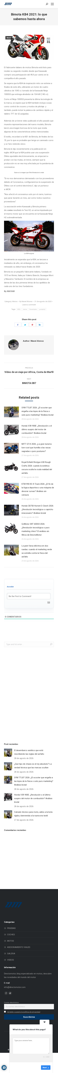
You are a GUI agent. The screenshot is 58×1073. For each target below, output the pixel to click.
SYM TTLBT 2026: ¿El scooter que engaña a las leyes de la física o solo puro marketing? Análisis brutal (37, 411)
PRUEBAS (11, 928)
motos (25, 309)
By (26, 301)
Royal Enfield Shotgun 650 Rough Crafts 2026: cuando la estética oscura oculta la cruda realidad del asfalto (37, 467)
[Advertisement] (24, 694)
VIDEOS (10, 960)
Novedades (33, 309)
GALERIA (11, 953)
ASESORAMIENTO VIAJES (18, 947)
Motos (9, 38)
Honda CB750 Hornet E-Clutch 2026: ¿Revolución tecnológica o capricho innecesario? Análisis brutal (38, 509)
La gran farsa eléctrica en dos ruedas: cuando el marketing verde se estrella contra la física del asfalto (37, 551)
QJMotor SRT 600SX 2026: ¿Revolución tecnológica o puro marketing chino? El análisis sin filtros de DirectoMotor (36, 529)
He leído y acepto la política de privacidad (23, 1012)
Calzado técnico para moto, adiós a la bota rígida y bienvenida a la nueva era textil (33, 814)
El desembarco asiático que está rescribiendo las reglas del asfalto (29, 752)
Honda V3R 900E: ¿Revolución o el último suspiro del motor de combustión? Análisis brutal (37, 429)
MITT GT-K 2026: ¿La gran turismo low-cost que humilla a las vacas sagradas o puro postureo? (37, 447)
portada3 (42, 309)
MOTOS (10, 941)
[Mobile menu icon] (52, 4)
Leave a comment (29, 305)
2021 (19, 309)
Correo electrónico (11, 1002)
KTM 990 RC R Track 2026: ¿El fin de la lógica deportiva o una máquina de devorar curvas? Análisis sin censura (38, 489)
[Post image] (11, 412)
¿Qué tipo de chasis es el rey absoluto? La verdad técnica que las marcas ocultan (33, 766)
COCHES (11, 934)
